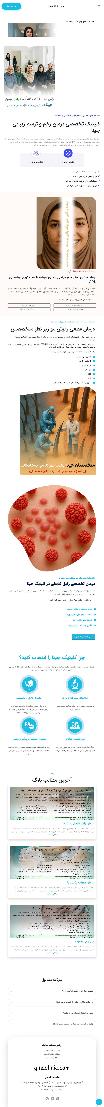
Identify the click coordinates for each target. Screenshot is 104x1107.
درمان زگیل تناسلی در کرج (78, 823)
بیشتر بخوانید (52, 834)
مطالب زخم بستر (52, 1057)
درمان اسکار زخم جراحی (74, 305)
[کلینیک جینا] (56, 6)
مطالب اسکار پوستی (52, 1050)
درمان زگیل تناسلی (83, 636)
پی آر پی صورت (84, 941)
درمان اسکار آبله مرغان (75, 309)
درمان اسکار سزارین (29, 305)
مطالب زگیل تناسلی (52, 1054)
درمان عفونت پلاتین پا (80, 882)
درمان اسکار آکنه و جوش (29, 309)
